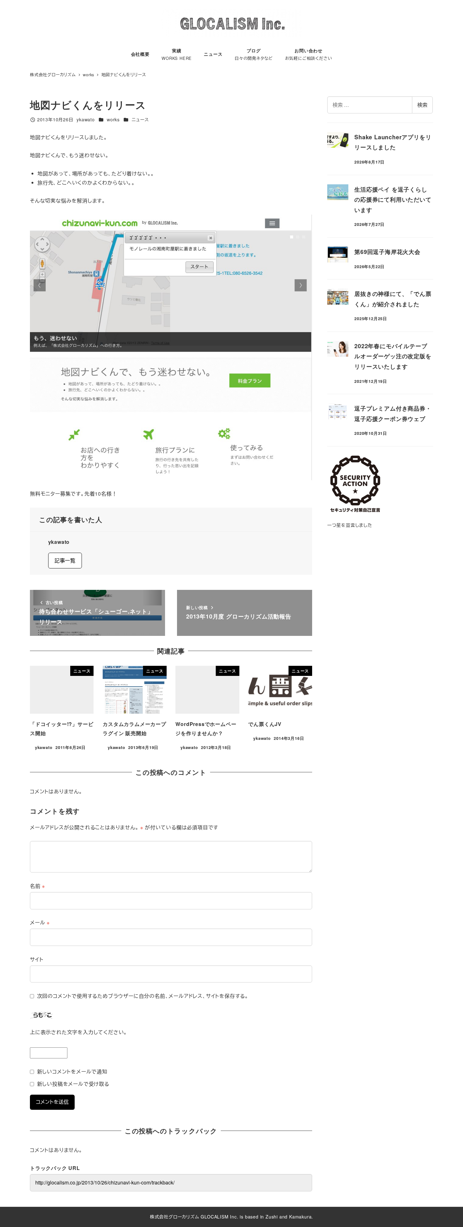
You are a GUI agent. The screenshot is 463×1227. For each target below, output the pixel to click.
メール (40, 922)
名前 (37, 886)
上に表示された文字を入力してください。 (78, 1032)
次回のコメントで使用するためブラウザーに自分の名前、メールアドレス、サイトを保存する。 (143, 995)
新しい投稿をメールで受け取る (73, 1083)
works (113, 119)
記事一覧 (65, 560)
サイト (36, 959)
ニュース (140, 119)
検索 (422, 104)
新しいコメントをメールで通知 (72, 1071)
